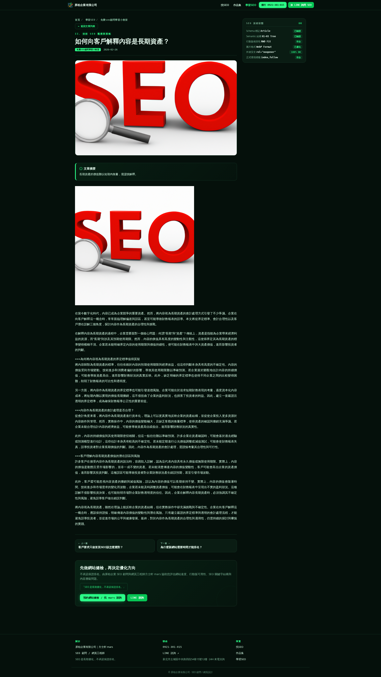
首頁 (77, 19)
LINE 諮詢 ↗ (171, 653)
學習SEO (250, 5)
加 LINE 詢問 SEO (301, 5)
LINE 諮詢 (137, 597)
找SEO (225, 5)
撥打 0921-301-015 (272, 5)
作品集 (237, 5)
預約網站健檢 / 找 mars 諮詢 (102, 597)
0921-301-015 (172, 646)
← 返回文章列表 (86, 26)
